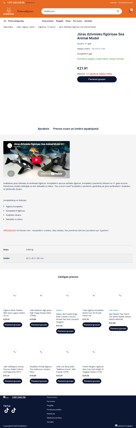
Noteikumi (51, 413)
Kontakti (50, 422)
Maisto (59, 310)
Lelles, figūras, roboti (25, 27)
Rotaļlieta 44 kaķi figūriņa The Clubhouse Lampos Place (41, 369)
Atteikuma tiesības (54, 418)
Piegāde (50, 405)
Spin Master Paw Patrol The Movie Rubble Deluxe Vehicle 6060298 (120, 317)
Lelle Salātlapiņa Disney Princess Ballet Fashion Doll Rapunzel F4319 (13, 369)
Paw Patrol (113, 310)
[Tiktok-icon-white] (6, 410)
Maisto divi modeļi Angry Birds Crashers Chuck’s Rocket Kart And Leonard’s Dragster (67, 318)
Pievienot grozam (96, 79)
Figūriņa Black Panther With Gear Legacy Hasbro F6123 (14, 313)
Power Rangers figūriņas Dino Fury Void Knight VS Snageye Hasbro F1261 (93, 369)
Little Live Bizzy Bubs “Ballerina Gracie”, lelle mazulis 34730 (65, 369)
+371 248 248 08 (15, 3)
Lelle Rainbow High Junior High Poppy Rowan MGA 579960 (41, 313)
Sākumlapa (8, 27)
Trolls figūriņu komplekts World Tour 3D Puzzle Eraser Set (93, 313)
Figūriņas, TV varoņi (46, 27)
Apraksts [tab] (43, 128)
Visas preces (52, 397)
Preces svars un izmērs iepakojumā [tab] (75, 128)
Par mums (51, 401)
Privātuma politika (54, 409)
